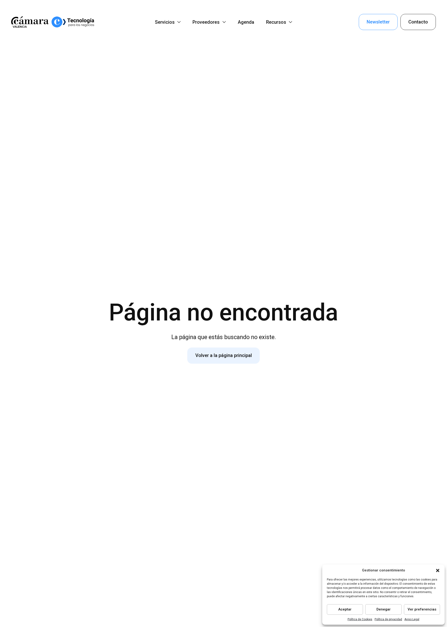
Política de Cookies (360, 619)
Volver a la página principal (223, 355)
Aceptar (345, 609)
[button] (437, 570)
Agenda (246, 22)
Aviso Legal (411, 619)
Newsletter (378, 22)
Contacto (418, 22)
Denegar (383, 609)
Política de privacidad (388, 619)
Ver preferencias (422, 609)
